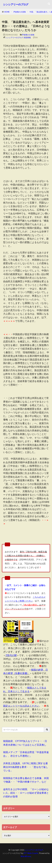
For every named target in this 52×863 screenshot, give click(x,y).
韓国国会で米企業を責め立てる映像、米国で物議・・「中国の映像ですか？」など (26, 780)
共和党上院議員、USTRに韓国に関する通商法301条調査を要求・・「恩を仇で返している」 (25, 767)
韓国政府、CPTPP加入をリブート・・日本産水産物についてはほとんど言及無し (25, 743)
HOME (7, 12)
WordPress (26, 856)
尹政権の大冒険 (19, 12)
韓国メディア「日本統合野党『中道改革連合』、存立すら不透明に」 (26, 754)
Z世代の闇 (11, 655)
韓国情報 (27, 37)
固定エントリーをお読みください (21, 705)
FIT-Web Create (31, 853)
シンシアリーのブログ (15, 4)
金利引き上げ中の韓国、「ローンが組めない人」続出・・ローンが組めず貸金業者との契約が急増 (26, 793)
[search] (47, 729)
